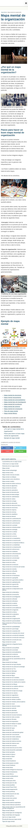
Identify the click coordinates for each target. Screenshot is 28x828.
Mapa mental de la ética (8, 562)
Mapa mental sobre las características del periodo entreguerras (13, 807)
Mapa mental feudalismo (9, 761)
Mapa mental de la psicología (10, 628)
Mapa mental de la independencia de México (12, 589)
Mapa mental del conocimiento (10, 734)
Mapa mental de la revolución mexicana (13, 637)
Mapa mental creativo (8, 481)
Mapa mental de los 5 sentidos (10, 677)
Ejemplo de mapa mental (12, 438)
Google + (8, 451)
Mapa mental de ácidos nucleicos (11, 483)
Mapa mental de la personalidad (11, 620)
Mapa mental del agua (8, 728)
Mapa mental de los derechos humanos (13, 679)
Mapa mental (5, 468)
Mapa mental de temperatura (10, 721)
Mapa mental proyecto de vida (10, 793)
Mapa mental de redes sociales (11, 717)
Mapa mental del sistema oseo (10, 743)
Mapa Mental (4, 12)
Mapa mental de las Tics (9, 669)
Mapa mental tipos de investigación (15, 402)
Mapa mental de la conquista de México (13, 542)
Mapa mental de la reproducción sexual (13, 633)
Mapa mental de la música (9, 612)
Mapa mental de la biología (9, 529)
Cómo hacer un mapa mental (10, 463)
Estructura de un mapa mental (10, 466)
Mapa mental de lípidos (8, 673)
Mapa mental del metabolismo (10, 739)
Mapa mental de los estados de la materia (13, 682)
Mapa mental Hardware (8, 765)
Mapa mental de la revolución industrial (13, 635)
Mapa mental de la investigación (11, 596)
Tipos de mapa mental (11, 411)
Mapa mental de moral (8, 704)
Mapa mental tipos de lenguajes (11, 815)
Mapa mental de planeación (10, 712)
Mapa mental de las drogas (9, 662)
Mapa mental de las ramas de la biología (13, 666)
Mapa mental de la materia (9, 603)
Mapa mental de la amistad (9, 525)
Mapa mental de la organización (11, 618)
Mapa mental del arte (8, 730)
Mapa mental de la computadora (11, 538)
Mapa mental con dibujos (9, 477)
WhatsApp (21, 451)
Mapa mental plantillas (8, 785)
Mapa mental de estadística (9, 514)
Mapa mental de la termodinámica (14, 400)
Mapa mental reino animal (9, 798)
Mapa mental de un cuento (9, 725)
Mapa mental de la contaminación (11, 547)
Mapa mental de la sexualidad (10, 647)
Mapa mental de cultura (8, 499)
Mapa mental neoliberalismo (10, 776)
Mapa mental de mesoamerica (10, 697)
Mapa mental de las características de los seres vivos (13, 659)
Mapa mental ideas (7, 767)
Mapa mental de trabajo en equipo (11, 723)
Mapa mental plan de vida (9, 782)
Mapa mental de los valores (10, 693)
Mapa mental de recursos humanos (12, 715)
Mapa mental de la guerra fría (10, 584)
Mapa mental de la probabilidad (11, 626)
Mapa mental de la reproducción (11, 631)
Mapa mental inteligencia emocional (12, 769)
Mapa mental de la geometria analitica (12, 580)
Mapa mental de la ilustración (13, 409)
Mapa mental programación (9, 789)
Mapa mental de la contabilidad (11, 545)
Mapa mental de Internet (9, 516)
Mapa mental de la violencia (10, 654)
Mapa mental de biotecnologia (10, 494)
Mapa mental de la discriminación (11, 553)
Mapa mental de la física (9, 573)
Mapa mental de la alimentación (11, 523)
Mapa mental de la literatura (10, 601)
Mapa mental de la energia (9, 560)
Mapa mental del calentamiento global (12, 732)
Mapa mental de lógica (8, 675)
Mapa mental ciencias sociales (10, 474)
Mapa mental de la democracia (10, 549)
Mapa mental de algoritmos (9, 485)
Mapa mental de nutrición (9, 708)
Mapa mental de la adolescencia (11, 520)
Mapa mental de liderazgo (9, 671)
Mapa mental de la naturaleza (10, 614)
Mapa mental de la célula (9, 534)
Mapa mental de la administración (11, 518)
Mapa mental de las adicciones (10, 656)
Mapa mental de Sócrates (9, 719)
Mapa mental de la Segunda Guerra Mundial (12, 644)
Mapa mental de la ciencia (9, 536)
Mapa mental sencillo (8, 800)
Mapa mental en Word (8, 756)
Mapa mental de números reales (11, 706)
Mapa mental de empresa (9, 509)
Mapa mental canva (7, 472)
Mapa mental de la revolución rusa (11, 639)
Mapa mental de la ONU (9, 616)
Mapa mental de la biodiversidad (11, 527)
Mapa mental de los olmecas (10, 688)
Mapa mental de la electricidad (10, 558)
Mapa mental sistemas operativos (11, 804)
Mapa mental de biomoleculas (10, 492)
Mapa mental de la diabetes (10, 551)
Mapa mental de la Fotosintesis (11, 575)
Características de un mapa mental (11, 461)
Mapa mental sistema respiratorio (11, 802)
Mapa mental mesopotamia (12, 397)
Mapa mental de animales (9, 488)
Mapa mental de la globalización (11, 582)
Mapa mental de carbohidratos (10, 496)
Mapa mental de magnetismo (10, 695)
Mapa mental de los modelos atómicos (12, 686)
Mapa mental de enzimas (9, 512)
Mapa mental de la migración (10, 610)
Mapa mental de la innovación (10, 594)
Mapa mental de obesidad (9, 710)
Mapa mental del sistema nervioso (11, 741)
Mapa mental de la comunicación (11, 540)
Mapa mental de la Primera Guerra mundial (11, 623)
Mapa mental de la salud (9, 642)
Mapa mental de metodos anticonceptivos (13, 701)
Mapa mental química (8, 796)
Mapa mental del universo (12, 406)
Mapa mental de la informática (10, 592)
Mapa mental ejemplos (8, 752)
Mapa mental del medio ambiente (11, 736)
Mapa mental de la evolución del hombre (13, 566)
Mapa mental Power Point (9, 787)
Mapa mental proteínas (8, 791)
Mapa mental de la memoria (10, 605)
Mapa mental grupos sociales (10, 763)
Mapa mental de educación (9, 503)
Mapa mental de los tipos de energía (12, 690)
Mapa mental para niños (9, 780)
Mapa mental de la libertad (9, 599)
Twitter (20, 447)
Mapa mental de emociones (12, 395)
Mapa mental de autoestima (10, 490)
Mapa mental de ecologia (9, 501)
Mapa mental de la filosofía (9, 571)
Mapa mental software (8, 810)
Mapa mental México (10, 413)
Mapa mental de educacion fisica (11, 505)
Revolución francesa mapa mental (11, 819)
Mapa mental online (7, 778)
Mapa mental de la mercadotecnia (11, 607)
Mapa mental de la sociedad (10, 650)
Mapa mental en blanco (8, 754)
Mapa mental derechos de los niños (12, 747)
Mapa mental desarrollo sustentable (12, 750)
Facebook (8, 447)
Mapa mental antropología (9, 470)
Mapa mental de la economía (10, 556)
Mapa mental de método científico (11, 699)
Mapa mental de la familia (9, 569)
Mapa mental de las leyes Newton (11, 664)
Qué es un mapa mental (8, 817)
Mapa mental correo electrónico (11, 479)
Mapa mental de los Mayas (9, 684)
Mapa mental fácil (7, 758)
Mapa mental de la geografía (10, 577)
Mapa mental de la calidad (9, 531)
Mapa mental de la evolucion (13, 404)
